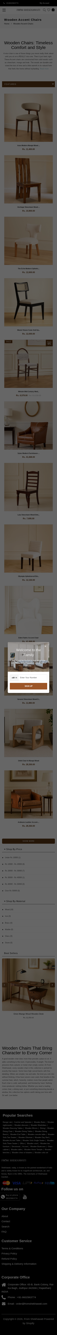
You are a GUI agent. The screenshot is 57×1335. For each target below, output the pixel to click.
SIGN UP (29, 686)
